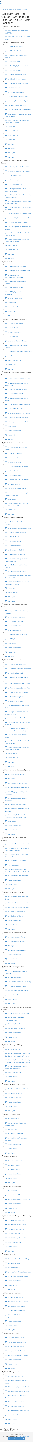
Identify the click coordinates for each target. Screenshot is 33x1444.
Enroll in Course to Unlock (16, 1439)
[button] (1, 2)
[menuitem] (1, 4)
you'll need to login (24, 1436)
